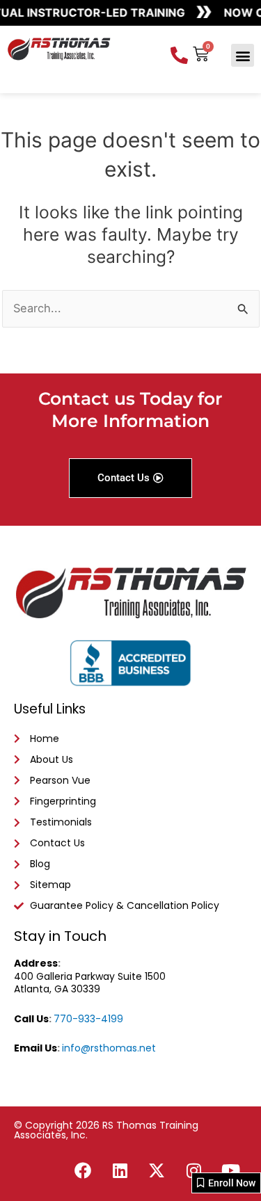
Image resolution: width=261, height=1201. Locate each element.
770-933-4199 (88, 1019)
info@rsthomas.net (109, 1048)
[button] (242, 55)
